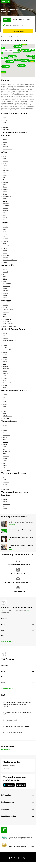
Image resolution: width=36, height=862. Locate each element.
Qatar (4, 413)
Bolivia (4, 229)
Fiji (3, 274)
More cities (6, 129)
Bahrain (5, 394)
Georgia (5, 354)
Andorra (5, 425)
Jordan (5, 404)
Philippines (6, 290)
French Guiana (7, 246)
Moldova (5, 371)
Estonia (5, 352)
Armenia (5, 335)
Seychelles (6, 203)
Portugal (5, 460)
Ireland (4, 446)
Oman (4, 411)
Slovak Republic (7, 382)
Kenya (4, 172)
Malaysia (5, 279)
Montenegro (6, 373)
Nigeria (5, 194)
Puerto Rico (6, 255)
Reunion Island (7, 196)
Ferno (4, 144)
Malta (4, 453)
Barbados (5, 305)
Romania (5, 378)
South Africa (6, 205)
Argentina (5, 227)
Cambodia (5, 272)
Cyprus (5, 347)
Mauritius (5, 182)
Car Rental (4, 36)
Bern (4, 124)
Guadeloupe (6, 312)
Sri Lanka (5, 293)
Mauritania (5, 179)
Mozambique (6, 189)
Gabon (4, 168)
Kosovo (5, 361)
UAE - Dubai (6, 418)
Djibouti (5, 165)
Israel (4, 401)
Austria (4, 427)
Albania (5, 333)
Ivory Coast (6, 170)
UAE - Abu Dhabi (7, 416)
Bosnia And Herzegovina (9, 340)
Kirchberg (5, 484)
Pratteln (5, 486)
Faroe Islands (6, 435)
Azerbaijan (5, 338)
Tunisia (4, 215)
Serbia (4, 380)
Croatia (5, 345)
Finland (5, 437)
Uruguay (5, 262)
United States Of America (10, 260)
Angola (4, 156)
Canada (5, 234)
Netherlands (6, 456)
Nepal (4, 281)
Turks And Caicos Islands (9, 326)
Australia (5, 269)
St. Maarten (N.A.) (8, 319)
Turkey (4, 387)
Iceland (5, 444)
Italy (4, 449)
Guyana (5, 248)
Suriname (5, 257)
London (5, 142)
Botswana (5, 161)
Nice (4, 506)
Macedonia (6, 368)
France (4, 439)
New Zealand (6, 286)
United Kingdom (7, 470)
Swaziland (5, 208)
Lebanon (5, 409)
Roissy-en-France (7, 149)
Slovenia (5, 385)
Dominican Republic (8, 309)
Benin (4, 158)
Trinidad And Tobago (8, 323)
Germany (5, 442)
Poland (4, 375)
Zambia (5, 217)
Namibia (5, 191)
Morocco (5, 187)
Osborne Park (6, 504)
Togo (4, 212)
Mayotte (5, 184)
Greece (5, 357)
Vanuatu (5, 297)
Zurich (4, 117)
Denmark (5, 432)
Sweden (5, 465)
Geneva (5, 120)
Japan (4, 276)
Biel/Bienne (6, 482)
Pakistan (5, 288)
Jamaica (5, 314)
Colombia (5, 238)
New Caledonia (7, 283)
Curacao (5, 307)
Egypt (4, 397)
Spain (4, 463)
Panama (5, 253)
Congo (4, 163)
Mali (4, 177)
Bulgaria (5, 342)
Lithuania (5, 366)
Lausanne (5, 127)
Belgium (5, 430)
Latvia (4, 364)
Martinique (5, 316)
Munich (5, 499)
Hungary (5, 359)
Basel (4, 122)
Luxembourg (6, 451)
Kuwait (4, 406)
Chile (4, 236)
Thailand (5, 295)
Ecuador (5, 243)
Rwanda (5, 198)
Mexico (5, 250)
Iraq (4, 399)
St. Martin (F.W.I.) (7, 321)
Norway (5, 458)
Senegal (5, 201)
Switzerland (6, 468)
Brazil (4, 231)
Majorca (5, 139)
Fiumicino (5, 146)
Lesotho (5, 175)
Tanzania (5, 210)
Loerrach (5, 508)
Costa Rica (6, 241)
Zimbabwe (5, 219)
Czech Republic (7, 349)
